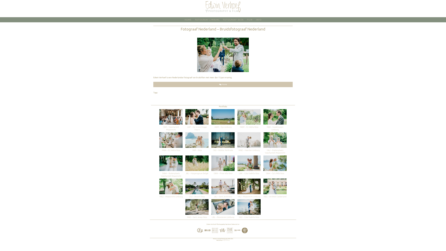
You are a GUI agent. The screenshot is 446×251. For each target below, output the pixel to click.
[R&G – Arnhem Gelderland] (275, 180)
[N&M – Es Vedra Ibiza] (249, 110)
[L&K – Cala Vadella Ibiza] (249, 156)
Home (224, 84)
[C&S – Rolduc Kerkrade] (223, 133)
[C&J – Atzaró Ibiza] (197, 180)
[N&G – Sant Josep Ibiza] (197, 200)
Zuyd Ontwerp (226, 240)
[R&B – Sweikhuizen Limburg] (275, 110)
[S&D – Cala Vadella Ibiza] (249, 200)
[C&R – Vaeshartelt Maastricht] (171, 110)
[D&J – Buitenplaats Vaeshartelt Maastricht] (275, 133)
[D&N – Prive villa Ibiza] (223, 156)
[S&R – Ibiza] (197, 133)
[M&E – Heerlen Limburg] (249, 133)
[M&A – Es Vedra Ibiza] (171, 133)
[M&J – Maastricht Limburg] (171, 180)
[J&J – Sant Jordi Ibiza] (223, 180)
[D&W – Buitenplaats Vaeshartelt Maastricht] (171, 156)
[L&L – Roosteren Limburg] (223, 200)
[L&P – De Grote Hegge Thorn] (197, 110)
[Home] (223, 7)
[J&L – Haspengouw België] (197, 156)
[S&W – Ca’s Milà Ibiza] (275, 156)
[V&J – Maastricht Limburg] (249, 180)
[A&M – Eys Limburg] (223, 110)
